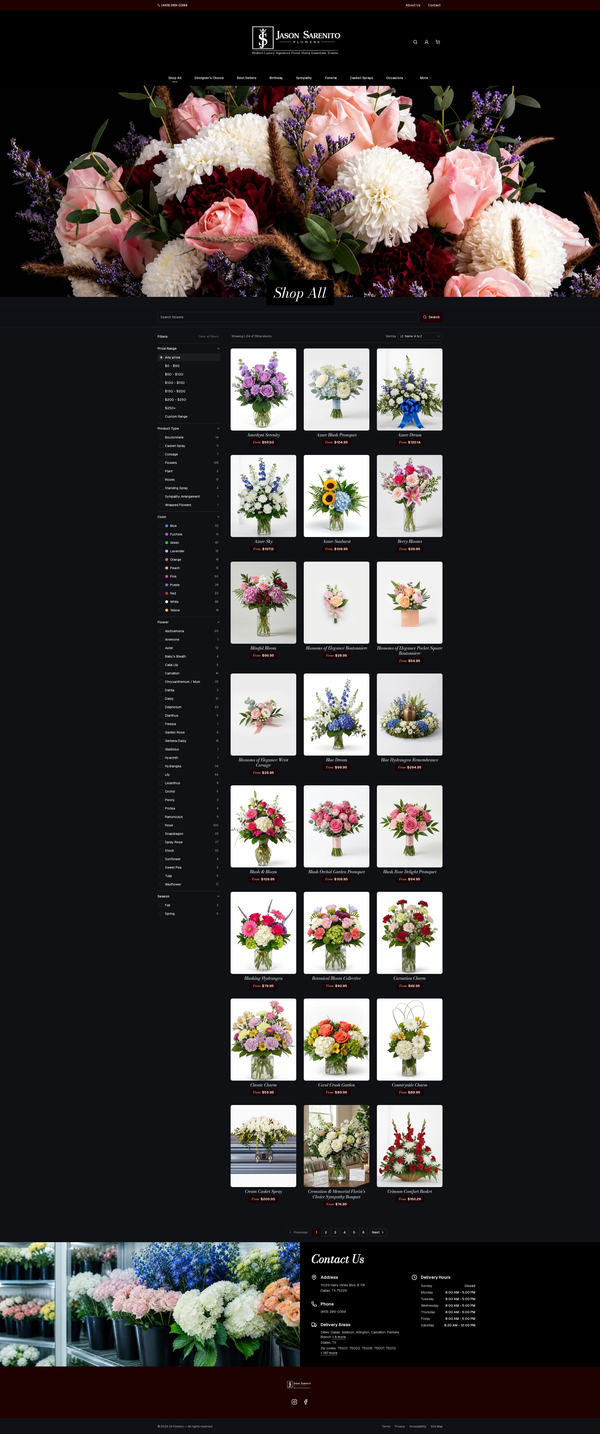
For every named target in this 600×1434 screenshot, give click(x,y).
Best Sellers (246, 78)
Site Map (436, 1426)
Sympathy (304, 78)
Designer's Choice (209, 78)
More (424, 78)
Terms (386, 1426)
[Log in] (426, 42)
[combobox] (420, 336)
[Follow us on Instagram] (294, 1402)
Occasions (394, 78)
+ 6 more (339, 1337)
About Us (413, 5)
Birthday (276, 78)
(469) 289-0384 (174, 5)
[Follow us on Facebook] (305, 1402)
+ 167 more (329, 1353)
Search (434, 317)
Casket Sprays (361, 78)
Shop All (174, 78)
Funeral (331, 78)
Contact (434, 5)
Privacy (400, 1426)
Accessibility (417, 1426)
